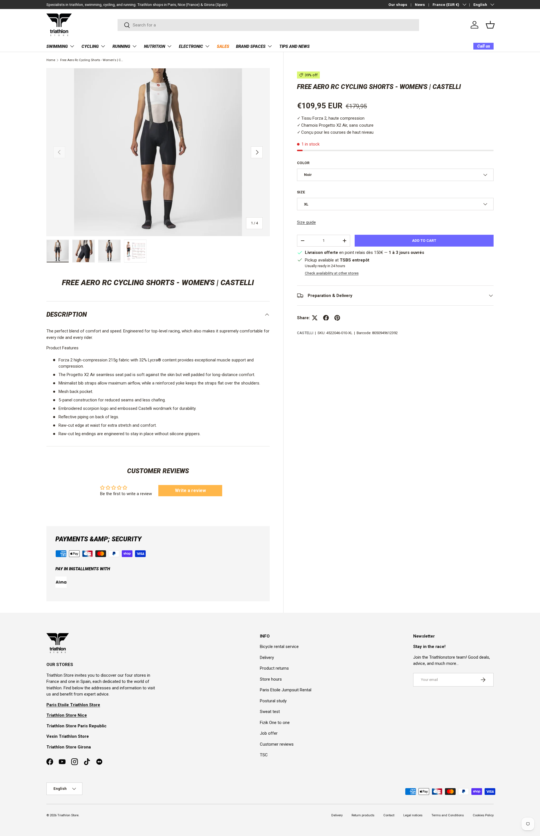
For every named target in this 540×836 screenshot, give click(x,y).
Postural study (273, 700)
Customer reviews (277, 744)
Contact (388, 815)
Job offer (269, 733)
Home (50, 60)
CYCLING (90, 46)
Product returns (274, 668)
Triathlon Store (67, 815)
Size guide (306, 222)
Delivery (267, 657)
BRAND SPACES (251, 46)
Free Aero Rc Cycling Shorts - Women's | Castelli (91, 60)
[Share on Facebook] (326, 317)
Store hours (271, 679)
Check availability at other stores (332, 273)
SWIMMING (57, 46)
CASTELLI (305, 333)
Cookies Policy (483, 815)
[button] (490, 25)
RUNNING (121, 46)
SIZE (301, 192)
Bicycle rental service (279, 646)
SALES (223, 46)
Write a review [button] (190, 490)
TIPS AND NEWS (294, 46)
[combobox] (268, 25)
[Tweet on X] (314, 317)
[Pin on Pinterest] (337, 317)
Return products (363, 815)
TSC (264, 754)
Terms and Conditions (447, 815)
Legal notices (412, 815)
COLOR (303, 163)
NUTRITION (154, 46)
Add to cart (424, 240)
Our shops (397, 4)
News (420, 4)
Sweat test (270, 711)
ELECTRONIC (191, 46)
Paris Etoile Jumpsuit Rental (285, 689)
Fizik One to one (275, 722)
